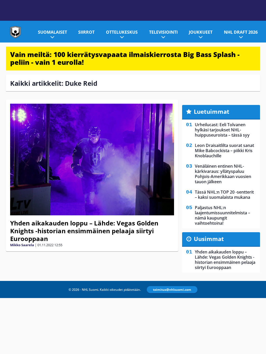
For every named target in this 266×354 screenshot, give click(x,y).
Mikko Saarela (22, 245)
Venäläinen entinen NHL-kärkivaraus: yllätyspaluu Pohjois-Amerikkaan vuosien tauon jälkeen (223, 174)
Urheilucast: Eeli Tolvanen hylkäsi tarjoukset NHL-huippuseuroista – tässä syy (222, 130)
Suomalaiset (52, 32)
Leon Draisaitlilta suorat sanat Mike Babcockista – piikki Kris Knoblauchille (224, 151)
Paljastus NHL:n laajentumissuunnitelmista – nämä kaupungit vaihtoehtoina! (222, 215)
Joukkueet (200, 32)
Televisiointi (163, 32)
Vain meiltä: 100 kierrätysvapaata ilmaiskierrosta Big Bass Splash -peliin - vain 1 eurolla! (125, 58)
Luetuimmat (211, 111)
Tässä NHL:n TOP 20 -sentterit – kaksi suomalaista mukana (224, 194)
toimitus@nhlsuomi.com (172, 289)
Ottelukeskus (122, 32)
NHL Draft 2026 (241, 32)
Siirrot (86, 32)
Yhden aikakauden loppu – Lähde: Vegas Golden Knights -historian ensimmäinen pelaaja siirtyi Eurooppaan (84, 231)
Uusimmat (209, 239)
